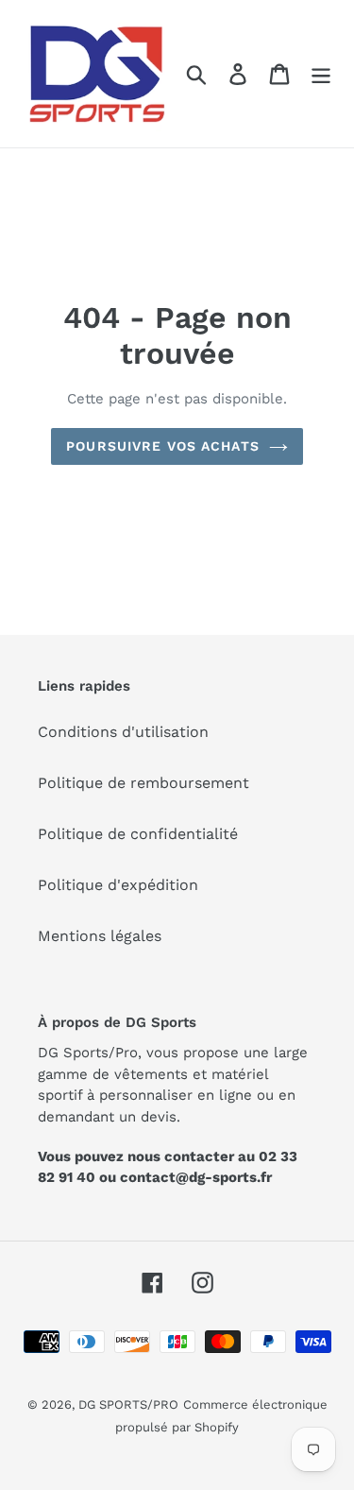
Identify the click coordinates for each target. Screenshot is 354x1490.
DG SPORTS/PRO (128, 1404)
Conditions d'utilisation (123, 732)
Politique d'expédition (118, 885)
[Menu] (321, 74)
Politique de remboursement (143, 783)
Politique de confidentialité (138, 834)
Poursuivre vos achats (163, 446)
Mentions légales (99, 936)
